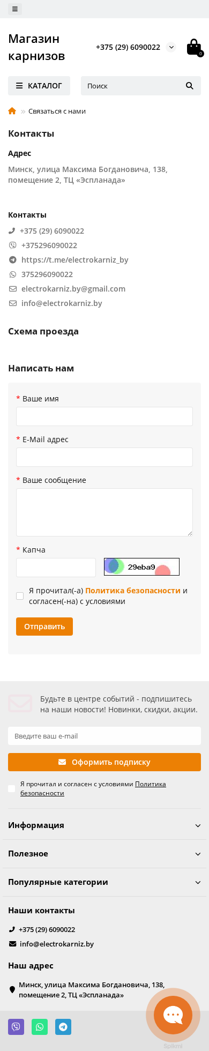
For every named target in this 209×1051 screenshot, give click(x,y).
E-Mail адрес (46, 439)
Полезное (28, 853)
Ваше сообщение (54, 480)
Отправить (44, 626)
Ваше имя (41, 398)
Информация (36, 825)
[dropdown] (15, 9)
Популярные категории (58, 882)
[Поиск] (189, 86)
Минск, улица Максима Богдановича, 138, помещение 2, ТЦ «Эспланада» (92, 990)
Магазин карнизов (36, 47)
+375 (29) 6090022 (128, 47)
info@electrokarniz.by (57, 944)
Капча (34, 550)
